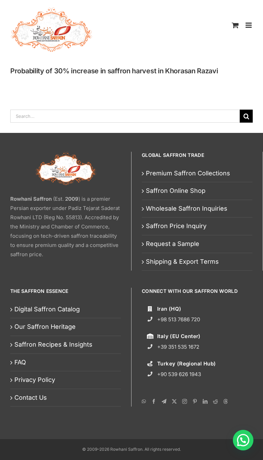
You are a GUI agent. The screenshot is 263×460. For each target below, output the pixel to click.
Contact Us (30, 397)
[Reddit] (215, 401)
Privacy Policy (34, 379)
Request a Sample (172, 243)
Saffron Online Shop (175, 190)
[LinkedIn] (205, 401)
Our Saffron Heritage (45, 326)
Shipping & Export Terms (182, 261)
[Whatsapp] (144, 401)
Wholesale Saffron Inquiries (186, 208)
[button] (243, 440)
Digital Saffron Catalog (47, 309)
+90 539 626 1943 (179, 374)
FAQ (20, 362)
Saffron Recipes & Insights (53, 344)
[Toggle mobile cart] (235, 25)
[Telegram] (164, 401)
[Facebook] (153, 401)
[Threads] (225, 401)
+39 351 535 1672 (178, 347)
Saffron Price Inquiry (176, 225)
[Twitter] (174, 401)
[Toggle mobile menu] (249, 25)
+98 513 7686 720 (178, 319)
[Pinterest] (194, 401)
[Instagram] (184, 401)
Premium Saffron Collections (188, 173)
